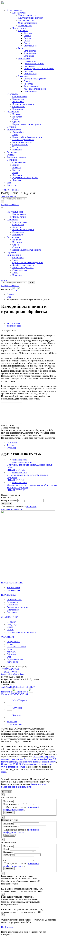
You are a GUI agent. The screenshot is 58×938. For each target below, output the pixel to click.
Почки (27, 40)
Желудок (28, 33)
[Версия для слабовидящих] (2, 201)
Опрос (15, 119)
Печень (27, 38)
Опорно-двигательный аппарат (39, 68)
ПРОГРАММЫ (8, 595)
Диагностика (13, 111)
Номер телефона (9, 500)
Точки (15, 134)
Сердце (27, 43)
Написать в (7, 692)
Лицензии (17, 180)
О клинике (12, 160)
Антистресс (18, 101)
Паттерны (23, 30)
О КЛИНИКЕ (7, 637)
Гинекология (30, 61)
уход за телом (13, 323)
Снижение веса (19, 96)
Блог (9, 182)
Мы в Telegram (19, 700)
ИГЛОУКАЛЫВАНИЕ (12, 582)
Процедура (8, 854)
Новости (16, 167)
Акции (15, 165)
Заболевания (24, 58)
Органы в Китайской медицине (27, 137)
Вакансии (17, 175)
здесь (3, 772)
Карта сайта (12, 662)
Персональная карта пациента (26, 124)
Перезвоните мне (15, 659)
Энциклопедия (14, 129)
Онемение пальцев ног (35, 78)
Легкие (27, 35)
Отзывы (10, 155)
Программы (12, 94)
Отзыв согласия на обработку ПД (40, 759)
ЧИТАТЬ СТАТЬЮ (16, 470)
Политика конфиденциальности (16, 762)
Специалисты (13, 152)
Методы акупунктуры (23, 142)
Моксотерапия (25, 25)
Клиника (16, 715)
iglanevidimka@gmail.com (13, 674)
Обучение (11, 127)
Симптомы (23, 76)
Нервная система (32, 66)
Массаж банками (26, 20)
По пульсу (17, 117)
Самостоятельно (20, 144)
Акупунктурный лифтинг (30, 18)
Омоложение (18, 106)
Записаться (12, 721)
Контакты (11, 185)
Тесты (15, 147)
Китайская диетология (23, 139)
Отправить (6, 504)
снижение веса (14, 326)
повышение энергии (22, 462)
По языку (16, 114)
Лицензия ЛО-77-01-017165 (14, 694)
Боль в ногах (30, 51)
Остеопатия (18, 99)
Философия (18, 132)
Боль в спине (30, 53)
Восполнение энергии (23, 104)
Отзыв (6, 860)
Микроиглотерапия (27, 23)
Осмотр (16, 122)
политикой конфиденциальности (18, 507)
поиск (4, 280)
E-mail (6, 849)
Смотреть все (30, 46)
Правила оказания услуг (44, 762)
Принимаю (6, 792)
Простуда (28, 84)
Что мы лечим (19, 28)
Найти (31, 283)
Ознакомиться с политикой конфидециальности (23, 785)
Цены (15, 172)
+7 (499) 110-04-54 (10, 190)
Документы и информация (25, 177)
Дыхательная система (34, 63)
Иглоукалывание (15, 10)
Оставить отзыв (14, 724)
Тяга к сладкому (31, 86)
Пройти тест (7, 927)
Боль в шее (29, 56)
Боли (20, 48)
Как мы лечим (19, 13)
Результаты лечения (16, 157)
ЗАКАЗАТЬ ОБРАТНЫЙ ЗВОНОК (18, 687)
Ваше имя (6, 497)
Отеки (27, 81)
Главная (10, 294)
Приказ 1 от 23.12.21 (11, 764)
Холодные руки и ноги (35, 89)
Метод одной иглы (27, 15)
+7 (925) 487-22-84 (10, 669)
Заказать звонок (8, 196)
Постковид (29, 71)
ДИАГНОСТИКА (10, 617)
